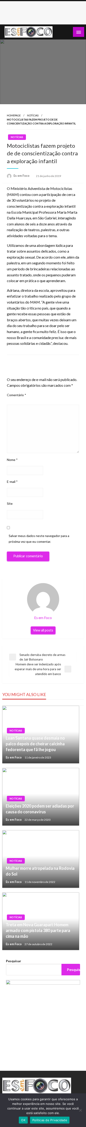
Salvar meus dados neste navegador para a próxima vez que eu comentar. (39, 538)
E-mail (12, 482)
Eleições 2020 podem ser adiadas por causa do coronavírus (40, 808)
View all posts (43, 630)
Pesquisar (13, 961)
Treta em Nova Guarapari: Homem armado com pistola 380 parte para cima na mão (38, 930)
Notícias (33, 115)
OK (23, 1120)
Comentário (16, 395)
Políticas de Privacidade (49, 1120)
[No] (80, 1110)
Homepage (14, 115)
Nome (12, 460)
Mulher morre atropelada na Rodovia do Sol (40, 871)
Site (10, 503)
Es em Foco (22, 175)
